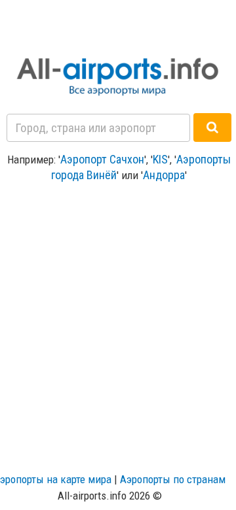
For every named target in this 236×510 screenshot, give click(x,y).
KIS (160, 159)
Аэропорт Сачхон (102, 159)
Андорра (164, 175)
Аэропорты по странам (173, 479)
